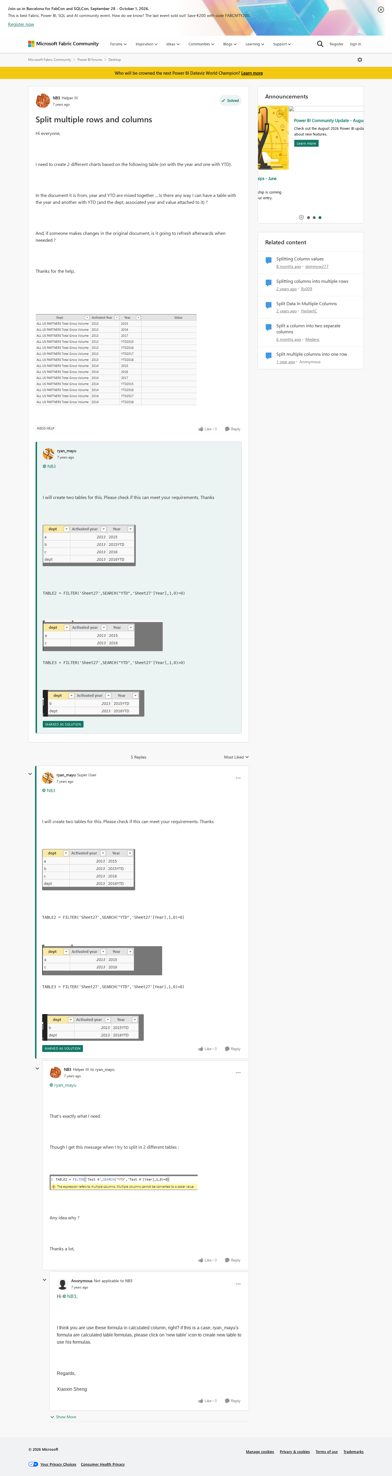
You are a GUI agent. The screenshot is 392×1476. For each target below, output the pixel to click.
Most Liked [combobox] (236, 757)
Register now (21, 24)
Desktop (114, 59)
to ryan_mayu (102, 1069)
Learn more (252, 73)
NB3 (56, 97)
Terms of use (327, 1451)
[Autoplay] (301, 217)
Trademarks (354, 1451)
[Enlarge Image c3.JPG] (93, 703)
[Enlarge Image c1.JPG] (89, 545)
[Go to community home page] (63, 44)
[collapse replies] (30, 774)
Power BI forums (89, 59)
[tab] (308, 217)
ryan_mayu (66, 450)
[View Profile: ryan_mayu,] (48, 454)
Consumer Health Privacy (103, 1464)
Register (337, 43)
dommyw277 (317, 266)
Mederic (312, 339)
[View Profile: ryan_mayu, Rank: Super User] (48, 778)
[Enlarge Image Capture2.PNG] (124, 1182)
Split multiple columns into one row (311, 354)
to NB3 (126, 1280)
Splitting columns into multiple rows (312, 281)
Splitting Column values (300, 259)
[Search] (320, 43)
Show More (66, 1416)
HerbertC (309, 311)
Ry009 (306, 288)
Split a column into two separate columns (308, 328)
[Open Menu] (360, 60)
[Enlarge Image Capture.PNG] (116, 359)
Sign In (355, 43)
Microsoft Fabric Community (49, 59)
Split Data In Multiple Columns (306, 303)
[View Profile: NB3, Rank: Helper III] (43, 101)
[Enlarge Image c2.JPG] (103, 635)
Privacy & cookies (295, 1451)
